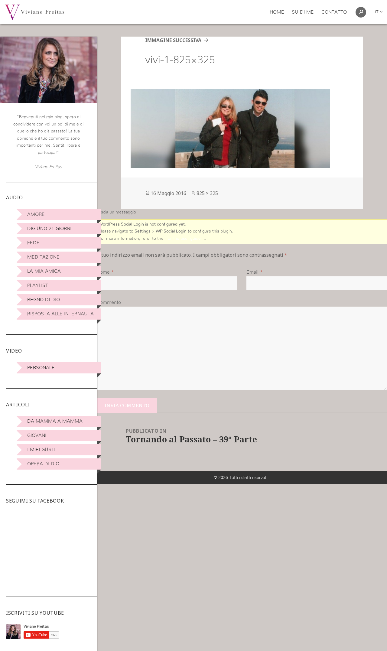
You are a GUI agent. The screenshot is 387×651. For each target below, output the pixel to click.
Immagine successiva (173, 40)
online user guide (184, 238)
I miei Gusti (41, 449)
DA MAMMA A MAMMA (55, 421)
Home (277, 12)
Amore (36, 214)
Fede (33, 242)
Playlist (37, 285)
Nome (103, 272)
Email (252, 272)
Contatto (334, 12)
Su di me (303, 12)
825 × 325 (207, 193)
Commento (109, 302)
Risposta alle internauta (60, 313)
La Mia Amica (44, 271)
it (377, 12)
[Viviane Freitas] (34, 12)
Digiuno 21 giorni (49, 228)
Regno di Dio (43, 299)
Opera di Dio (43, 463)
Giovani (36, 435)
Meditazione (43, 257)
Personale (41, 367)
